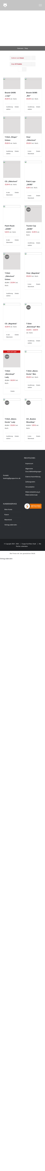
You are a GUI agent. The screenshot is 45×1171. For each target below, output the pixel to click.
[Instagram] (6, 466)
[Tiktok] (9, 466)
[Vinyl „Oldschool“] (33, 124)
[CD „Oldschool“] (11, 169)
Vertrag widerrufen (10, 525)
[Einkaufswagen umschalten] (34, 5)
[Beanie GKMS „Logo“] (11, 83)
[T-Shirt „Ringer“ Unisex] (11, 124)
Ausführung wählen (9, 108)
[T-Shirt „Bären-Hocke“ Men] (33, 358)
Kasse (6, 514)
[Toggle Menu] (40, 5)
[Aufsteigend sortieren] (33, 58)
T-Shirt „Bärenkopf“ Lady (10, 374)
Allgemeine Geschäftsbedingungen (33, 470)
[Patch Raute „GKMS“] (11, 213)
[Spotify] (15, 466)
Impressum (29, 463)
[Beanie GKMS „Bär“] (33, 83)
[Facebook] (3, 466)
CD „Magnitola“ (11, 324)
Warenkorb (8, 520)
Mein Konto (8, 509)
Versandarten (29, 487)
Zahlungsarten (30, 482)
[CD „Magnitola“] (11, 311)
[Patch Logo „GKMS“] (33, 169)
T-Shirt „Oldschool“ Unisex (10, 276)
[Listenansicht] (24, 69)
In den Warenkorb (30, 152)
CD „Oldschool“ (11, 181)
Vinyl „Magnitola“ (33, 273)
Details (17, 107)
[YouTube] (12, 466)
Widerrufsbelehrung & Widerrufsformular (32, 493)
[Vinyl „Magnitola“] (33, 261)
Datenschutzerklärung (32, 477)
